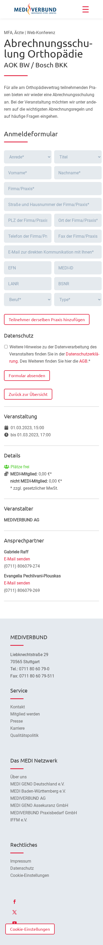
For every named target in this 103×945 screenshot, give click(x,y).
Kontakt (17, 706)
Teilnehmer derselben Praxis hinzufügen (47, 319)
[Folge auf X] (14, 912)
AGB (83, 361)
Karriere (17, 728)
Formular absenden (27, 375)
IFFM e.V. (18, 819)
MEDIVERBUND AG (28, 798)
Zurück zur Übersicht (28, 394)
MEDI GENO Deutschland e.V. (37, 784)
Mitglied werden (25, 714)
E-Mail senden (17, 559)
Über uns (18, 776)
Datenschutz (22, 868)
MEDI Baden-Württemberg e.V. (38, 791)
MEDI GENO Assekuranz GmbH (39, 805)
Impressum (20, 861)
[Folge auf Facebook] (14, 901)
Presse (16, 721)
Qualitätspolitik (24, 735)
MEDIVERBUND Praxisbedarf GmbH (43, 812)
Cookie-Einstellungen (30, 929)
